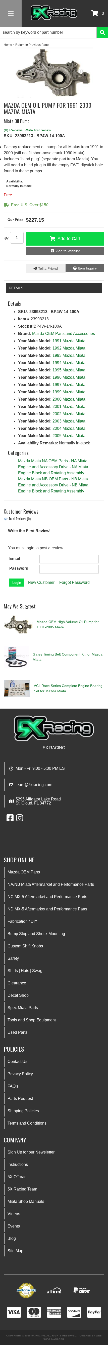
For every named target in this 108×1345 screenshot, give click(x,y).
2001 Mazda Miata (68, 406)
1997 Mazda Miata (68, 384)
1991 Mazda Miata (68, 341)
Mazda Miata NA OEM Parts (43, 461)
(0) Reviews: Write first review (27, 130)
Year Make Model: (34, 341)
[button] (54, 32)
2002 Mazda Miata (68, 414)
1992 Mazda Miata (68, 348)
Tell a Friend (48, 268)
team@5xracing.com (34, 785)
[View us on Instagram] (19, 819)
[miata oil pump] (54, 73)
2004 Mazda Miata (68, 428)
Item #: (24, 319)
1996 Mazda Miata (68, 377)
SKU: (9, 136)
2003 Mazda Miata (68, 421)
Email (14, 558)
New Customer (41, 582)
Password (18, 568)
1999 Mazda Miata (68, 392)
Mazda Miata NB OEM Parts (43, 479)
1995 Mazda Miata (68, 370)
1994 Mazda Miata (68, 363)
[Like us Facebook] (10, 819)
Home (8, 45)
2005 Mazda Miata (68, 436)
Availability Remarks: (38, 443)
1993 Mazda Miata (68, 355)
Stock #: (26, 326)
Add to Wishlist (68, 251)
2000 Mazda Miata (68, 399)
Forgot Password (74, 582)
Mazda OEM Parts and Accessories (63, 333)
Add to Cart (69, 238)
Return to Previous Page (32, 45)
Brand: (24, 333)
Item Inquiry (87, 268)
